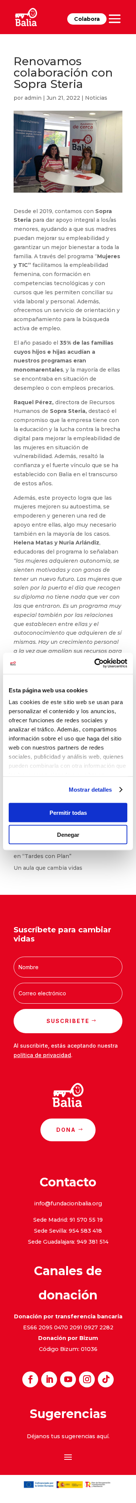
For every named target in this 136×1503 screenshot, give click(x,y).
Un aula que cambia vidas (48, 867)
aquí (102, 1436)
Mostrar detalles (90, 789)
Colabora (87, 19)
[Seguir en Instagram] (87, 1379)
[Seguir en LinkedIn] (49, 1379)
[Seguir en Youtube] (68, 1379)
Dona (66, 1129)
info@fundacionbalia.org (68, 1203)
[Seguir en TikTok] (106, 1379)
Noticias (96, 97)
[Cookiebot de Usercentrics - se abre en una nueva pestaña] (96, 663)
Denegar (68, 835)
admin (33, 97)
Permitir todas (68, 812)
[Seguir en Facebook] (30, 1379)
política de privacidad (42, 1055)
